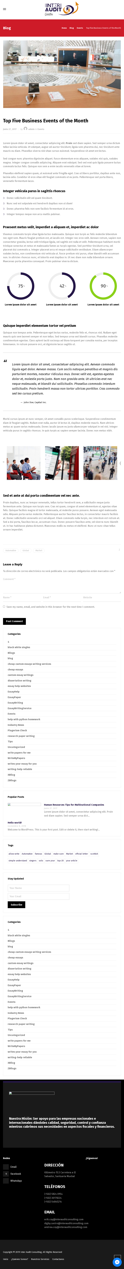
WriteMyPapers (16, 758)
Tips (10, 741)
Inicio (5, 1259)
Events (41, 129)
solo (41, 860)
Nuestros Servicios (40, 1259)
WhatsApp (16, 1180)
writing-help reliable (20, 769)
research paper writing (21, 736)
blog (10, 658)
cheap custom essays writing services (29, 664)
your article (71, 860)
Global (26, 550)
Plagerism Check (17, 730)
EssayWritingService (19, 708)
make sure (58, 854)
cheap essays (15, 669)
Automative (10, 550)
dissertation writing (19, 680)
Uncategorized (16, 747)
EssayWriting (15, 702)
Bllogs (11, 652)
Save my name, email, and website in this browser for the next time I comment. (51, 606)
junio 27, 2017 (10, 129)
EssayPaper (14, 697)
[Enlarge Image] (62, 74)
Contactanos (58, 1259)
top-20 (60, 860)
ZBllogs (12, 780)
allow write (14, 854)
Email (13, 1166)
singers (32, 860)
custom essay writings (20, 675)
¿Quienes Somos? (19, 1259)
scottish (94, 854)
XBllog (11, 774)
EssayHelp (14, 691)
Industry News (16, 725)
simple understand (18, 860)
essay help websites (19, 686)
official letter (81, 854)
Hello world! (15, 822)
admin (31, 129)
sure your (50, 860)
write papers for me (19, 752)
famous (38, 854)
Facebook (15, 1173)
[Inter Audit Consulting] (62, 9)
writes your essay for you (22, 763)
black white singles (19, 647)
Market (38, 550)
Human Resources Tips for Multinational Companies (74, 804)
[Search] (118, 9)
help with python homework (24, 719)
